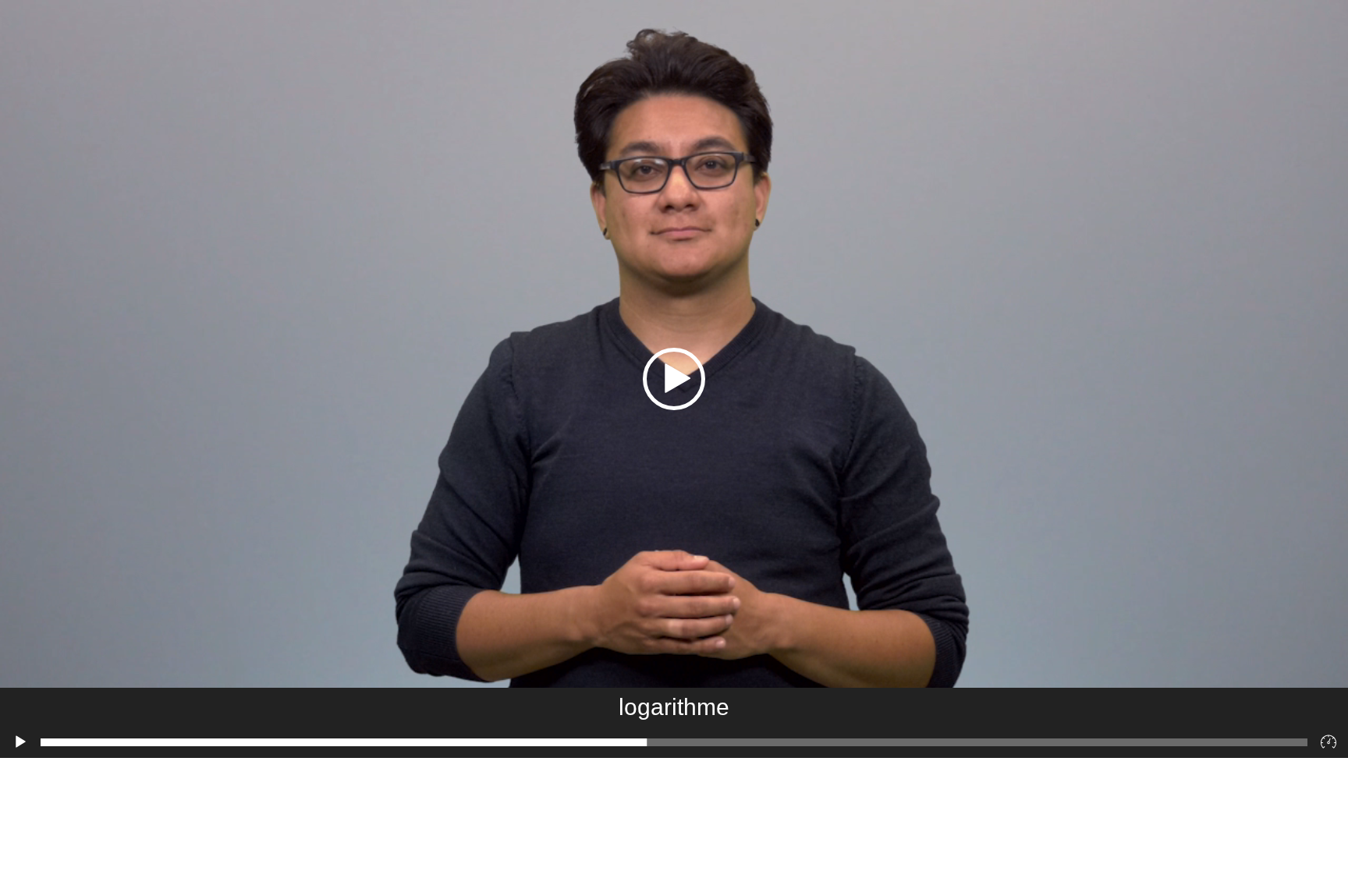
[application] (674, 379)
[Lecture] (20, 742)
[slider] (674, 742)
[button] (674, 379)
